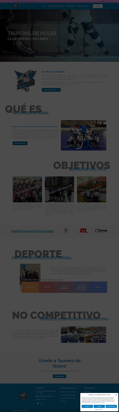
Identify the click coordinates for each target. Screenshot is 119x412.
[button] (116, 394)
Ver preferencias (111, 406)
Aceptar (87, 406)
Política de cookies (98, 409)
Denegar (99, 406)
